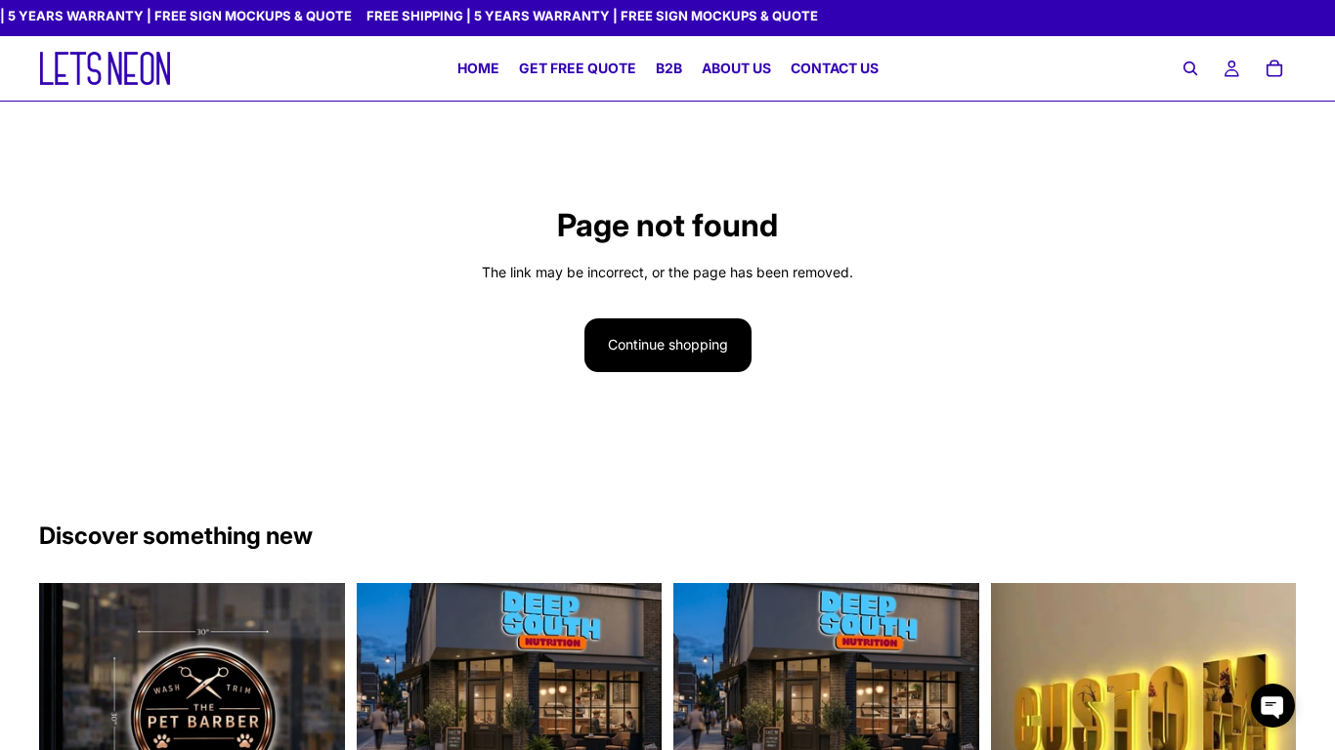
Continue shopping (668, 344)
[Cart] (1274, 69)
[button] (1273, 706)
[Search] (1190, 69)
